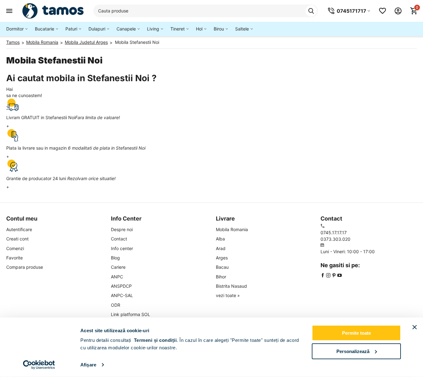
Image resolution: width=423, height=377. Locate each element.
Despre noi (122, 229)
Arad (221, 248)
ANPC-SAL (122, 295)
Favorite (14, 257)
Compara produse (24, 267)
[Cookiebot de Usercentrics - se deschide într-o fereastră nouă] (39, 365)
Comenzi (15, 248)
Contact (119, 238)
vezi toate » (228, 295)
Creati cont (17, 238)
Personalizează (352, 351)
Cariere (118, 267)
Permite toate (356, 333)
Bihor (221, 276)
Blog (115, 257)
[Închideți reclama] (414, 327)
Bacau (222, 267)
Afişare (88, 364)
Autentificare (19, 229)
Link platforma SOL (130, 314)
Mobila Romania (232, 229)
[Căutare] (311, 10)
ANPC (117, 276)
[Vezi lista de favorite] (382, 11)
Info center (122, 248)
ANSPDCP (121, 286)
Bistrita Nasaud (231, 286)
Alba (220, 238)
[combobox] (205, 11)
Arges (222, 257)
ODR (115, 305)
